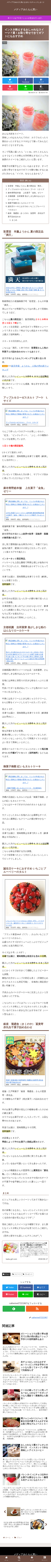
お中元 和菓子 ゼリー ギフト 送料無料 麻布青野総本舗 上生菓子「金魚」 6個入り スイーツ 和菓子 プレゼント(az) (25, 515)
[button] (46, 747)
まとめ (14, 220)
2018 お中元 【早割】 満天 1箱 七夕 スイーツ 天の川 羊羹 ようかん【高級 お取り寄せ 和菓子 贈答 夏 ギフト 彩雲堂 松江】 (25, 290)
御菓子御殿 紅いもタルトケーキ (21, 203)
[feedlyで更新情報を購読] (14, 1309)
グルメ (7, 1274)
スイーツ (17, 1274)
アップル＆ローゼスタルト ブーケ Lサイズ (26, 189)
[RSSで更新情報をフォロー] (37, 1309)
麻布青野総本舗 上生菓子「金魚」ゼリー (25, 193)
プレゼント (29, 1274)
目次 (22, 180)
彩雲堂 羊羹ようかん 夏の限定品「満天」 (25, 186)
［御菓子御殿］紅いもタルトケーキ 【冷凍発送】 (24, 788)
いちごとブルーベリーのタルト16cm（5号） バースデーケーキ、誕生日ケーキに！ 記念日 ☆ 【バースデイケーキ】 (25, 923)
